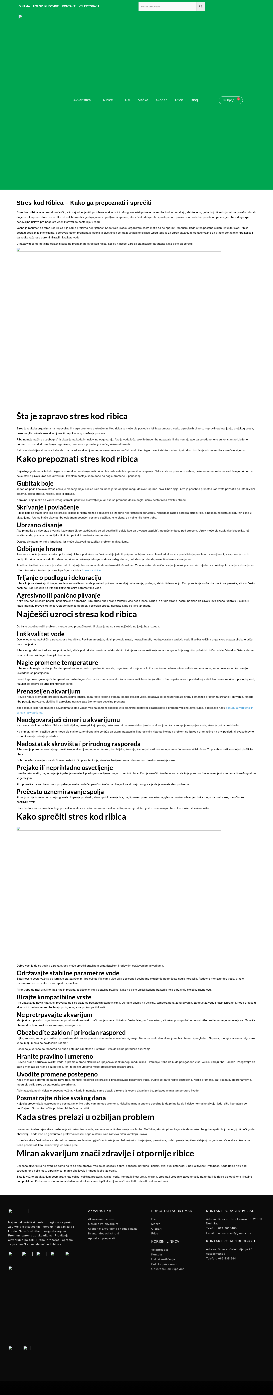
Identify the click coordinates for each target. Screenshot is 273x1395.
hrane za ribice (91, 570)
